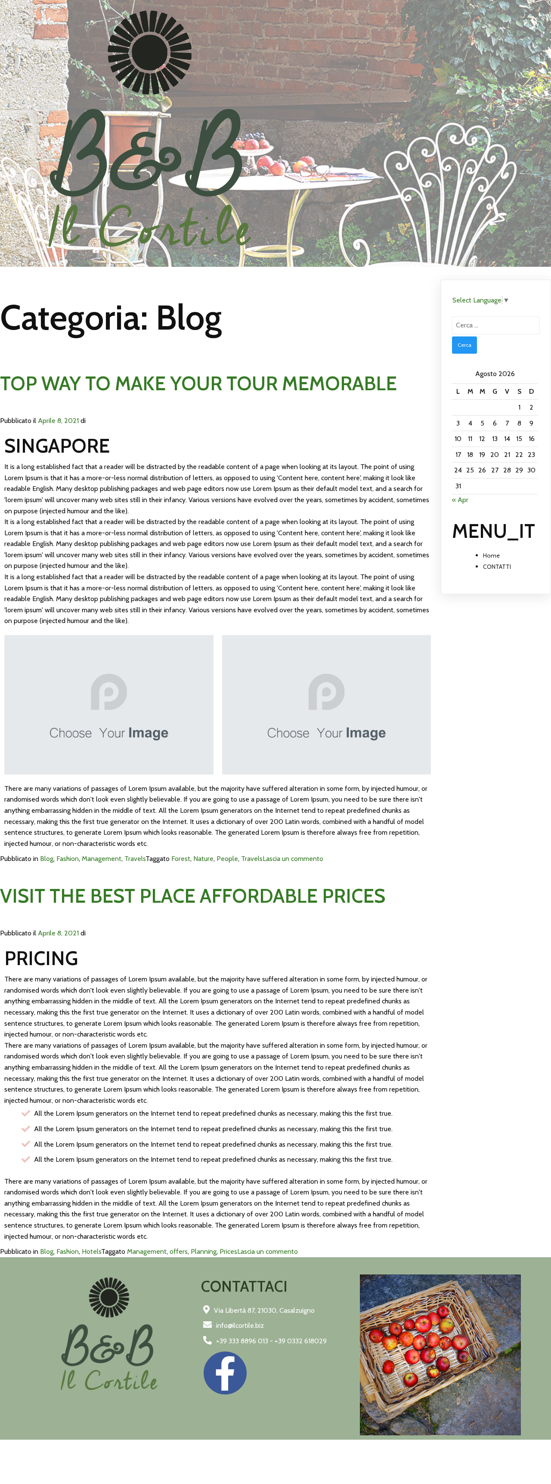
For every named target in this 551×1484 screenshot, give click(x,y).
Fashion (67, 859)
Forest (180, 859)
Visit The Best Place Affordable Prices (192, 895)
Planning (204, 1251)
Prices (228, 1251)
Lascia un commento (293, 859)
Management (101, 859)
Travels (134, 859)
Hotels (91, 1251)
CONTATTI (497, 567)
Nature (203, 859)
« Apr (460, 500)
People (227, 859)
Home (491, 555)
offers (179, 1251)
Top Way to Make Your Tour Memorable (198, 383)
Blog (46, 859)
